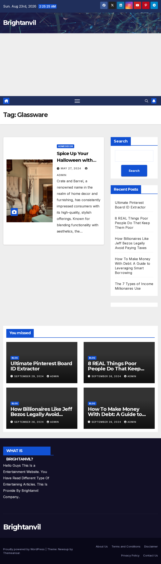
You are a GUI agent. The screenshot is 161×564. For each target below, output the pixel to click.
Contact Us (150, 555)
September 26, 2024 (107, 376)
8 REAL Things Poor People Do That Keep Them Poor (132, 223)
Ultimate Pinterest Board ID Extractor (41, 366)
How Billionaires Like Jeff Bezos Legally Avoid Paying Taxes (132, 243)
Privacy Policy (130, 555)
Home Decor (65, 146)
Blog (15, 358)
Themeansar (11, 553)
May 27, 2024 (71, 168)
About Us (102, 546)
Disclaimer (151, 546)
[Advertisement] (80, 64)
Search (121, 141)
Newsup (63, 549)
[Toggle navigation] (77, 101)
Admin (54, 376)
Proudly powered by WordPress (24, 549)
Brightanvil (19, 23)
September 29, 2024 (29, 376)
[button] (146, 101)
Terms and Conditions (126, 546)
